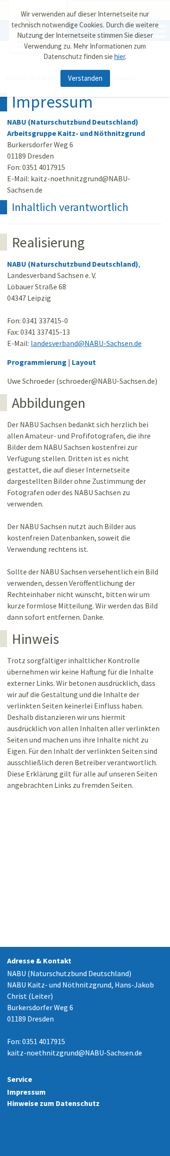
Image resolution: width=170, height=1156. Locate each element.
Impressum (26, 1092)
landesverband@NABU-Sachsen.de (86, 343)
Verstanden (85, 78)
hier (119, 56)
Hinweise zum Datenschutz (53, 1103)
